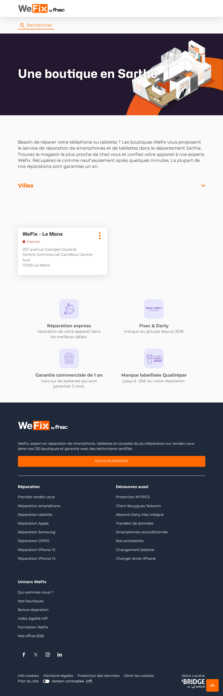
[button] (199, 8)
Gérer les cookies (139, 676)
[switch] (67, 681)
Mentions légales (58, 676)
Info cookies (28, 676)
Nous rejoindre (111, 462)
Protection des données (99, 676)
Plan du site (28, 681)
